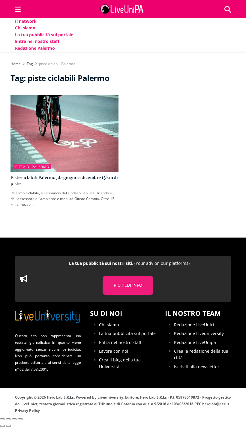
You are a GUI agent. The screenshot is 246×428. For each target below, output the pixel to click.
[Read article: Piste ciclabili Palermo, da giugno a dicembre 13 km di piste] (64, 133)
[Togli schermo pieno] (14, 419)
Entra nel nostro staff (37, 41)
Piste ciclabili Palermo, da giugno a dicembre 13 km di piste (64, 180)
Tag (30, 63)
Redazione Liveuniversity (199, 333)
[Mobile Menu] (18, 9)
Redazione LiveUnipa (195, 342)
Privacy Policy (27, 410)
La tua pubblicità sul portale (44, 34)
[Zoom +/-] (20, 419)
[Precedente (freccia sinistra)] (2, 426)
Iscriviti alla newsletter (196, 367)
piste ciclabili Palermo (57, 63)
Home (15, 63)
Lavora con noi (113, 351)
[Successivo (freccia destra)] (8, 426)
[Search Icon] (227, 9)
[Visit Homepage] (122, 9)
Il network (26, 21)
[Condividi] (8, 419)
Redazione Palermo (35, 48)
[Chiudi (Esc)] (2, 419)
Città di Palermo (32, 166)
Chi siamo (25, 28)
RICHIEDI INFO (128, 285)
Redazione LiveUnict (194, 325)
